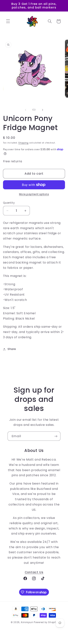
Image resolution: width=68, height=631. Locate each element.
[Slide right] (42, 110)
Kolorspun (27, 622)
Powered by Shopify (45, 622)
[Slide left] (25, 110)
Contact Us (34, 572)
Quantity (9, 203)
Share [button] (12, 349)
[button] (8, 21)
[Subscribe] (56, 436)
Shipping (23, 142)
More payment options (34, 194)
